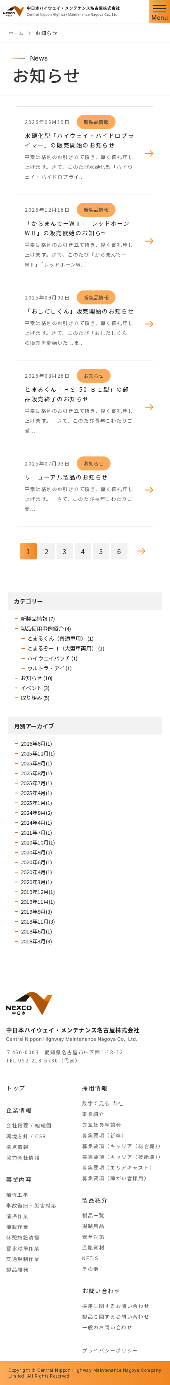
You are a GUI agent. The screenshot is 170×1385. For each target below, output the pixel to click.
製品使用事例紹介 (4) (46, 628)
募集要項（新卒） (104, 1135)
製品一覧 (93, 1215)
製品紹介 (95, 1200)
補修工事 (17, 1194)
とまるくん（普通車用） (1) (60, 638)
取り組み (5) (35, 698)
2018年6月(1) (36, 931)
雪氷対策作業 (23, 1248)
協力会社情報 (23, 1157)
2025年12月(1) (38, 753)
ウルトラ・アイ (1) (49, 668)
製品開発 (17, 1269)
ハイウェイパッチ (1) (52, 658)
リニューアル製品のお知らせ (66, 477)
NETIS (90, 1257)
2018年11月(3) (38, 921)
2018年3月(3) (36, 941)
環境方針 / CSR (26, 1135)
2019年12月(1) (38, 892)
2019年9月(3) (36, 911)
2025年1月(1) (36, 803)
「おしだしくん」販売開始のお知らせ (79, 311)
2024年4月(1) (36, 822)
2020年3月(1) (36, 882)
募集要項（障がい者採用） (115, 1177)
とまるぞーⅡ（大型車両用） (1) (65, 648)
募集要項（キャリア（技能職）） (123, 1156)
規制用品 (93, 1225)
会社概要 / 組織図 (29, 1125)
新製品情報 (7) (38, 618)
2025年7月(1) (36, 783)
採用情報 (95, 1088)
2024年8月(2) (36, 812)
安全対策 (93, 1236)
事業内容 (19, 1179)
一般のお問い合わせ (107, 1327)
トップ (16, 1088)
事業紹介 (93, 1113)
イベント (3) (35, 688)
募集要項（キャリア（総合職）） (123, 1145)
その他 (90, 1268)
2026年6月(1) (36, 743)
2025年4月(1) (36, 793)
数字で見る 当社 (102, 1103)
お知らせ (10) (36, 678)
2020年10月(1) (38, 842)
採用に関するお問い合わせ (115, 1305)
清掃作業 (17, 1215)
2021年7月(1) (36, 832)
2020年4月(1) (36, 872)
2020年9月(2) (36, 852)
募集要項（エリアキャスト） (118, 1167)
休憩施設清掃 (23, 1237)
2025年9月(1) (36, 763)
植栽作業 (17, 1226)
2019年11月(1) (38, 901)
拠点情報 (17, 1146)
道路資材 (93, 1247)
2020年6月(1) (36, 862)
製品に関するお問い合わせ (115, 1316)
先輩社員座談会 (101, 1124)
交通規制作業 (23, 1258)
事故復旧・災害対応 (31, 1205)
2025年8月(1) (36, 773)
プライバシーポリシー (110, 1350)
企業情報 (19, 1110)
